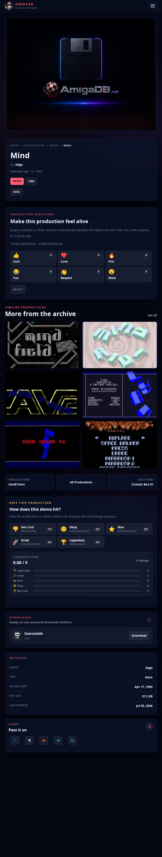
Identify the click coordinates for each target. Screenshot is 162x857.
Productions (34, 145)
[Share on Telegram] (58, 740)
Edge (19, 165)
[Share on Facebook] (15, 740)
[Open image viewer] (81, 74)
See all (152, 315)
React (18, 289)
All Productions (81, 482)
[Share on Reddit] (43, 740)
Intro (54, 145)
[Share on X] (29, 740)
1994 (31, 181)
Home (14, 145)
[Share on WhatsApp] (72, 740)
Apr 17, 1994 (144, 687)
